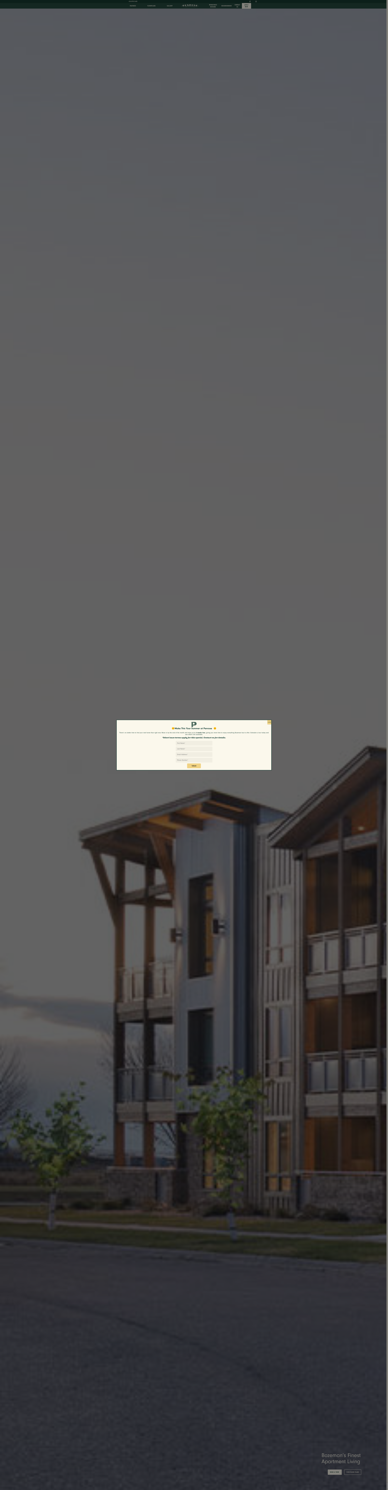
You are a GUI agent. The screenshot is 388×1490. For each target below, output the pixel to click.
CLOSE (269, 722)
